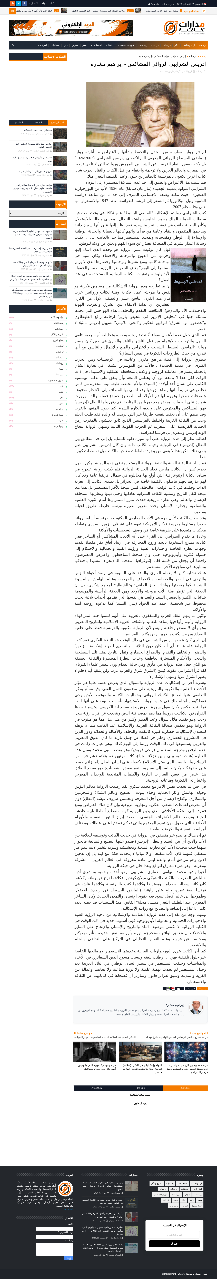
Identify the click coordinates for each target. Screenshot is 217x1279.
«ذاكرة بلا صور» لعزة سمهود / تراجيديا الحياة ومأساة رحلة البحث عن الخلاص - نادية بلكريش (102, 1230)
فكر (177, 45)
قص (66, 45)
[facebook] (24, 3)
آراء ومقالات (189, 45)
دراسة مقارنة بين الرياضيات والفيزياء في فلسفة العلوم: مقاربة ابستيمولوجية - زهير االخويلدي (187, 1069)
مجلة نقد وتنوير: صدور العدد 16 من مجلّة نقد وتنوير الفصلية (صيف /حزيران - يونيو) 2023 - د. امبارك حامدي (31, 293)
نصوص (156, 11)
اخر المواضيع (57, 122)
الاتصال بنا (33, 3)
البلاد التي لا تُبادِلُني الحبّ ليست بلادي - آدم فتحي (54, 10)
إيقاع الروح (58, 340)
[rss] (12, 3)
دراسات (167, 45)
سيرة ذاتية (58, 374)
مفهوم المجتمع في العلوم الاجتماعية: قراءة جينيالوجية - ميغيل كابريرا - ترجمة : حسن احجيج (32, 234)
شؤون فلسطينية (126, 45)
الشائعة (38, 122)
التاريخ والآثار (57, 334)
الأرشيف (42, 45)
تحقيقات (110, 45)
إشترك (174, 1243)
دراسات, (199, 71)
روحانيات (143, 45)
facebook (96, 1088)
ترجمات (60, 351)
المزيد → (68, 1209)
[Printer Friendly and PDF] (173, 988)
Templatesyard (169, 1274)
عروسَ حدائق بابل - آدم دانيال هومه (35, 171)
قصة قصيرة (58, 415)
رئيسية (202, 45)
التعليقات (19, 122)
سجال (61, 369)
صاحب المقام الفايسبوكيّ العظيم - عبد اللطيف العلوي (124, 10)
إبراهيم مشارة (175, 1005)
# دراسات (190, 988)
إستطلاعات (58, 323)
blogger (185, 1088)
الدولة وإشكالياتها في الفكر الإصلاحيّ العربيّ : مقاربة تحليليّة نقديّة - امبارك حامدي (142, 1069)
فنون (61, 403)
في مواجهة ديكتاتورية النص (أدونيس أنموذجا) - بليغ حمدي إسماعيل (97, 1067)
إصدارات (55, 45)
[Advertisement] (38, 93)
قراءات (155, 45)
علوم (61, 392)
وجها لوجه (59, 426)
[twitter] (18, 3)
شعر (82, 11)
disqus (141, 1088)
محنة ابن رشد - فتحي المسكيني (37, 130)
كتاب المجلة (48, 3)
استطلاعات (96, 45)
